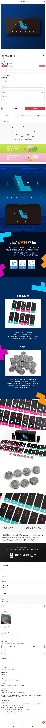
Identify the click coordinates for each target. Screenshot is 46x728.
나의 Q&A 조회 (34, 646)
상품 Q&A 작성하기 (12, 646)
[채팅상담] (43, 722)
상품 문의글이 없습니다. (5, 658)
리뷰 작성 (30, 606)
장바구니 (15, 108)
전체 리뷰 (3, 605)
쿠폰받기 (42, 66)
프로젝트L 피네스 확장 (4, 612)
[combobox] (23, 653)
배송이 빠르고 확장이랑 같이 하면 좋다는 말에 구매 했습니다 (10, 634)
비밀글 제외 (5, 650)
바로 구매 (35, 108)
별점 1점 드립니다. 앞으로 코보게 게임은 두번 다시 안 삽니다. (10, 629)
